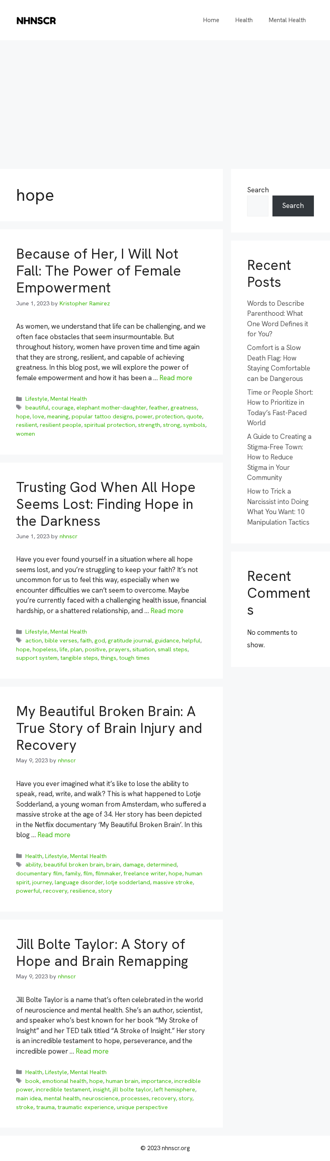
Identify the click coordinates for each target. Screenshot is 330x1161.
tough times (134, 657)
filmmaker (108, 873)
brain (113, 864)
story (105, 890)
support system (37, 657)
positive (95, 649)
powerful (28, 890)
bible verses (61, 640)
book (32, 1081)
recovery (55, 890)
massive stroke (173, 882)
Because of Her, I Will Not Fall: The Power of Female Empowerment (98, 271)
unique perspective (142, 1107)
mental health (62, 1098)
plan (76, 649)
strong (171, 424)
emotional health (64, 1081)
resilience (82, 890)
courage (63, 407)
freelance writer (145, 873)
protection (169, 416)
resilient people (60, 424)
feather (158, 407)
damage (133, 864)
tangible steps (79, 657)
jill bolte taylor (132, 1089)
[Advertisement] (165, 100)
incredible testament (63, 1089)
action (33, 640)
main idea (28, 1098)
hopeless (45, 649)
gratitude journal (130, 640)
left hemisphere (174, 1089)
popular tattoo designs (102, 416)
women (25, 433)
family (72, 873)
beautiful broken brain (73, 864)
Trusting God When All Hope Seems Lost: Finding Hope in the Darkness (106, 504)
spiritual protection (109, 424)
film (88, 873)
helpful (191, 640)
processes (135, 1098)
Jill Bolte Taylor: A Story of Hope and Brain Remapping (102, 952)
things (108, 657)
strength (149, 424)
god (100, 640)
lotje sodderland (128, 882)
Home (211, 20)
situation (143, 649)
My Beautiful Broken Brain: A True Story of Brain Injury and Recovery (109, 728)
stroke (24, 1107)
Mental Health (287, 20)
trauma (45, 1107)
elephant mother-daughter (111, 407)
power (144, 416)
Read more (175, 377)
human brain (122, 1081)
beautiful (37, 407)
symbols (194, 424)
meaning (58, 416)
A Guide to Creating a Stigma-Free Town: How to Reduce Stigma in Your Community (279, 457)
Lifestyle (36, 398)
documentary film (39, 873)
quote (194, 416)
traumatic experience (86, 1107)
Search (258, 189)
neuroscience (100, 1098)
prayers (119, 649)
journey (42, 882)
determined (161, 864)
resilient (26, 424)
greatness (184, 407)
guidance (167, 640)
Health (244, 20)
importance (156, 1081)
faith (86, 640)
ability (33, 864)
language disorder (79, 882)
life (64, 649)
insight (101, 1089)
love (38, 416)
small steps (173, 649)
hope (23, 416)
